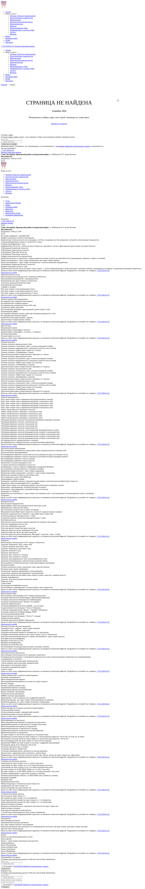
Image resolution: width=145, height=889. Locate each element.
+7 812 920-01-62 (7, 46)
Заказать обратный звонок (24, 46)
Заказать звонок (7, 223)
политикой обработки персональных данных (31, 866)
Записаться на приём (9, 144)
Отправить (5, 887)
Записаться (6, 868)
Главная (4, 85)
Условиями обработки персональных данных (73, 146)
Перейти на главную (59, 124)
